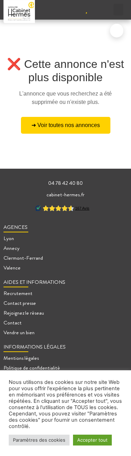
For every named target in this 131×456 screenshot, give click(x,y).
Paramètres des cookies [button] (39, 440)
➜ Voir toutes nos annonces (65, 125)
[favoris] (86, 9)
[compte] (70, 9)
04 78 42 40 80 (65, 183)
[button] (118, 9)
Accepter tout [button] (92, 440)
